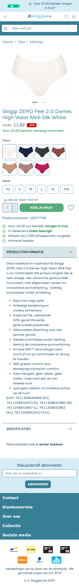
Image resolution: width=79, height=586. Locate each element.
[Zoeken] (6, 28)
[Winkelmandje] (73, 16)
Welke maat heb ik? (22, 199)
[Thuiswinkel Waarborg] (12, 6)
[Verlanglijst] (66, 16)
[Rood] (42, 168)
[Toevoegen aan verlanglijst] (71, 207)
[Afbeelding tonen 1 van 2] (35, 102)
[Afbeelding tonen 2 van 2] (44, 102)
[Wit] (10, 152)
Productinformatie (25, 252)
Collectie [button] (11, 525)
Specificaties (18, 429)
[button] (5, 16)
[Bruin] (10, 168)
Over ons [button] (11, 516)
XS (8, 189)
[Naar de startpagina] (39, 17)
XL (53, 189)
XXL (67, 189)
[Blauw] (26, 152)
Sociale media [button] (16, 535)
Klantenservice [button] (17, 507)
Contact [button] (10, 497)
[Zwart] (42, 152)
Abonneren (38, 484)
